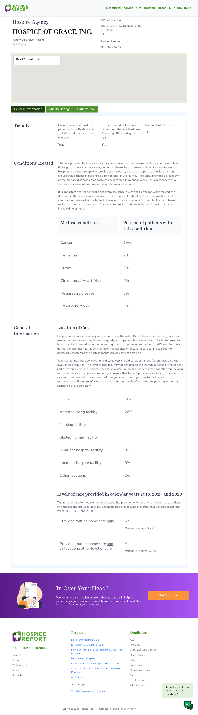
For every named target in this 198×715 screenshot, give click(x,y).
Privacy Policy (128, 708)
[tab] (28, 109)
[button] (168, 595)
